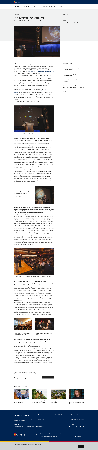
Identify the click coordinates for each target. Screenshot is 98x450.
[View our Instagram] (83, 426)
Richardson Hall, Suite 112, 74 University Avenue (24, 426)
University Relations (75, 414)
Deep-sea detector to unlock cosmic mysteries (72, 80)
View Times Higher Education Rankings (49, 436)
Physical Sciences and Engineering (21, 372)
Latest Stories (41, 414)
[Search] (83, 6)
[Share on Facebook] (71, 22)
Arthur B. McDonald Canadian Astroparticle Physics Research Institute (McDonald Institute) (32, 91)
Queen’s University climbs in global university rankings (72, 68)
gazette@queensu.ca (41, 426)
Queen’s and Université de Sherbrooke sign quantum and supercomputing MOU (73, 86)
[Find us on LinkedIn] (80, 426)
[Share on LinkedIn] (78, 22)
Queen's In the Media (59, 414)
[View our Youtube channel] (76, 426)
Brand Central (74, 417)
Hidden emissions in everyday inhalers (73, 92)
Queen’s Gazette (21, 6)
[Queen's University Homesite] (19, 435)
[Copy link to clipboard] (64, 22)
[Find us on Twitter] (73, 426)
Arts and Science (32, 372)
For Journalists (41, 419)
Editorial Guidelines (59, 417)
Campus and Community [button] (48, 6)
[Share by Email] (68, 22)
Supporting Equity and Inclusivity (77, 419)
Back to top (78, 436)
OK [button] (81, 446)
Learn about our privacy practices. (19, 446)
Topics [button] (35, 6)
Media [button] (60, 6)
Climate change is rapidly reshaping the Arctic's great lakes (73, 74)
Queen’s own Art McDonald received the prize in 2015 (40, 71)
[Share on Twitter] (75, 22)
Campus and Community (43, 417)
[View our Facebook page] (69, 426)
